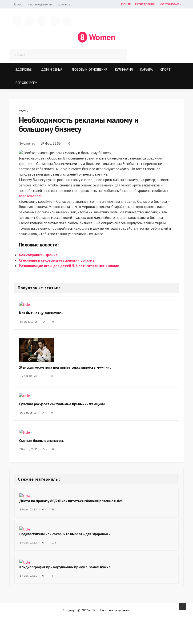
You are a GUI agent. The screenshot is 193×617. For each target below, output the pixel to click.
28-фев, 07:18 (29, 321)
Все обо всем (26, 83)
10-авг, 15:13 (28, 412)
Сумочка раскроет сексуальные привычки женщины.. (63, 403)
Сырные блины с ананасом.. (41, 440)
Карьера (146, 69)
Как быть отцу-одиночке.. (41, 312)
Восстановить (169, 3)
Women (97, 37)
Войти (126, 3)
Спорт (165, 69)
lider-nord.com (30, 196)
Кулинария (124, 69)
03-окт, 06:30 (28, 376)
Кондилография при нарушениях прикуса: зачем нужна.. (65, 567)
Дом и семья (51, 69)
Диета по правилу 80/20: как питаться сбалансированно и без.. (71, 500)
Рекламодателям (40, 4)
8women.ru (27, 143)
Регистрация (145, 3)
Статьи (23, 111)
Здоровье (24, 69)
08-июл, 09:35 (29, 449)
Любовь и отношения (90, 69)
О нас (18, 4)
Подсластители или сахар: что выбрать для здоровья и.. (65, 533)
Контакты (64, 4)
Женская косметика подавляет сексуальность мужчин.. (65, 367)
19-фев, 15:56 (50, 143)
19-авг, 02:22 (28, 509)
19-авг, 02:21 (28, 575)
